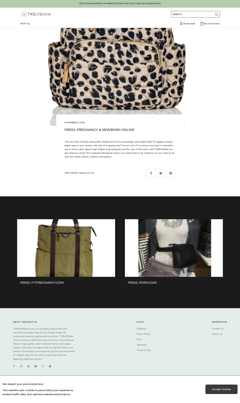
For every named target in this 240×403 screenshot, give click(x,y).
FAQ (139, 339)
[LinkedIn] (50, 366)
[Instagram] (21, 366)
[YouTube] (36, 366)
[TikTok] (43, 366)
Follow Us (217, 334)
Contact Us (218, 328)
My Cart (212, 23)
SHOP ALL (25, 23)
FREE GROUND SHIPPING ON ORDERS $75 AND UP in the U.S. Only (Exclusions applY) (120, 3)
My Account (189, 23)
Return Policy (143, 334)
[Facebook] (14, 366)
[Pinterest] (28, 366)
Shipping (141, 328)
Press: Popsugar (142, 282)
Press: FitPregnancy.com (42, 282)
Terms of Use (144, 350)
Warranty (141, 344)
